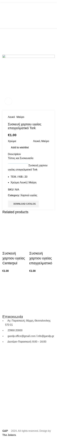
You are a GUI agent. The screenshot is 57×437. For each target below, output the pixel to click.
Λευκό (11, 117)
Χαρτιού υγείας (28, 195)
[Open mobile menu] (3, 15)
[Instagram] (15, 351)
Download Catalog (24, 204)
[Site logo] (28, 15)
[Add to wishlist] (15, 247)
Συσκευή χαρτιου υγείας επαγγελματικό (40, 258)
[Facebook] (6, 351)
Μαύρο (20, 117)
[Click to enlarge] (8, 101)
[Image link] (28, 288)
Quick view (6, 247)
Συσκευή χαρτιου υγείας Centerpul (13, 258)
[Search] (47, 15)
